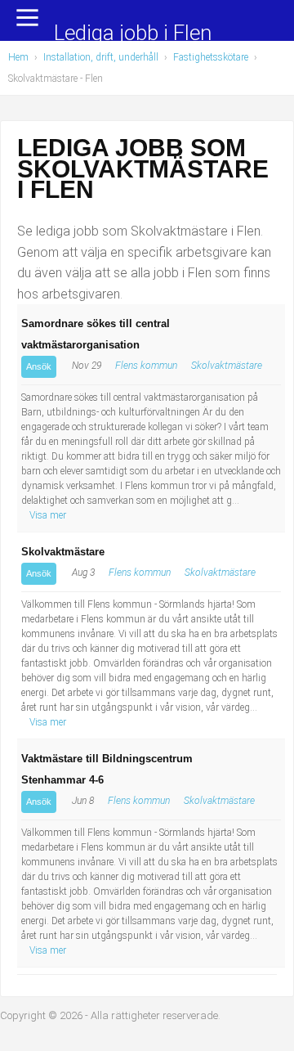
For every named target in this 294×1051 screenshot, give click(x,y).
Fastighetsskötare (210, 57)
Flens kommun (146, 365)
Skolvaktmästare (226, 365)
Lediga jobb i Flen (133, 34)
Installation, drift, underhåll (100, 57)
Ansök (38, 366)
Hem (18, 57)
